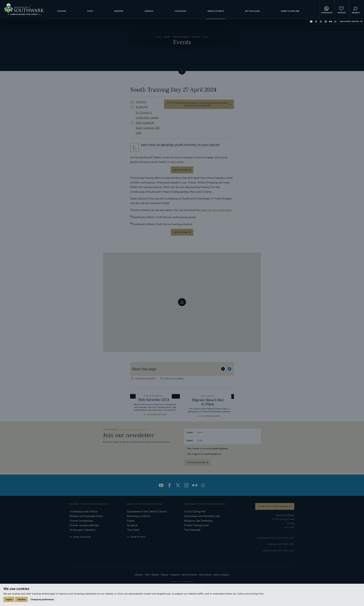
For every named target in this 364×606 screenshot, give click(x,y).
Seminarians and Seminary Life (202, 516)
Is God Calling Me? (195, 511)
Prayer (131, 520)
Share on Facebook (229, 368)
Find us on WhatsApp (335, 21)
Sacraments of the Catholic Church (147, 511)
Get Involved (252, 11)
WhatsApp (327, 13)
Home (167, 37)
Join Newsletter (196, 462)
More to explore (290, 11)
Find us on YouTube (311, 21)
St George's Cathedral (82, 530)
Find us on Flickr (330, 21)
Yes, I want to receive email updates (207, 448)
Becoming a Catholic (138, 516)
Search (356, 13)
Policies (173, 582)
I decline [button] (21, 599)
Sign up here (180, 170)
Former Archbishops (81, 520)
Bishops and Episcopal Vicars (86, 516)
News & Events (216, 11)
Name (189, 432)
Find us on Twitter (321, 21)
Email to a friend (174, 378)
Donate (342, 13)
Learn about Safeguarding (273, 506)
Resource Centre (349, 21)
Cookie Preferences (186, 582)
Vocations (180, 11)
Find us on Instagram (325, 21)
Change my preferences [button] (42, 599)
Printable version (145, 378)
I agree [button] (9, 599)
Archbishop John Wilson (84, 511)
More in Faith (138, 537)
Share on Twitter (223, 368)
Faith (90, 11)
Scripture (132, 525)
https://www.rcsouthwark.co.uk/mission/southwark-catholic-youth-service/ (197, 104)
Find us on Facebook (316, 21)
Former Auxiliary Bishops (84, 525)
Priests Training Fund (196, 525)
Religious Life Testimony (198, 520)
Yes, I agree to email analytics (204, 453)
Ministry (119, 11)
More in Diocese (82, 537)
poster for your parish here (215, 210)
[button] (182, 302)
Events (196, 37)
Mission (149, 11)
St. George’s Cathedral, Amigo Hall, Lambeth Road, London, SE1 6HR (148, 123)
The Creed (133, 530)
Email (189, 440)
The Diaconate (192, 530)
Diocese (61, 11)
